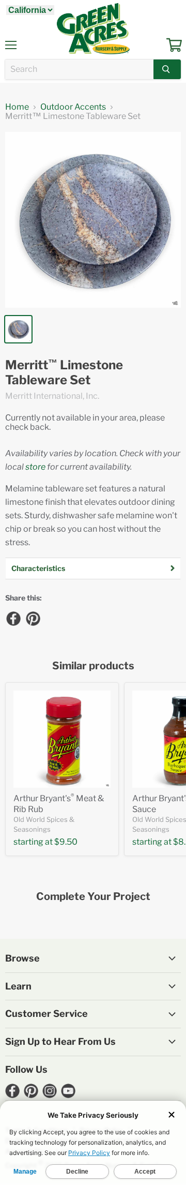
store (35, 467)
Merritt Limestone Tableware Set (64, 372)
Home (17, 107)
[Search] (167, 69)
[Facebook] (13, 618)
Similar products (93, 666)
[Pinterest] (32, 618)
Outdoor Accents (73, 107)
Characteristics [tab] (38, 568)
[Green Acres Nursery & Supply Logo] (93, 28)
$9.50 (66, 842)
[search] (79, 69)
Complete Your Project (93, 897)
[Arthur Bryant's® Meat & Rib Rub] (62, 739)
